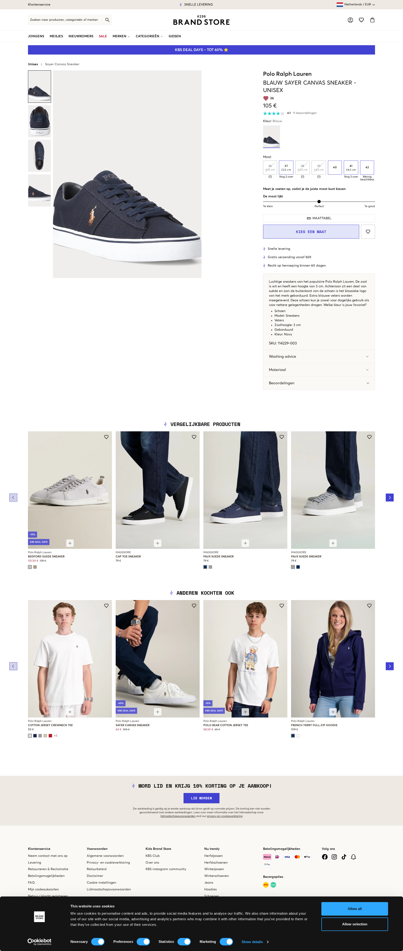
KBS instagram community (166, 869)
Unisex (33, 64)
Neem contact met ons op (48, 856)
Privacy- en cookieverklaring (108, 862)
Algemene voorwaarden (105, 856)
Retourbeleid (97, 869)
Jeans (208, 882)
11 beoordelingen (305, 113)
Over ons (152, 862)
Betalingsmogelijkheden (46, 876)
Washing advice (282, 356)
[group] (319, 171)
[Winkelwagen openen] (372, 20)
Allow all (355, 909)
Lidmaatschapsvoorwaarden (109, 889)
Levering (34, 862)
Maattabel (322, 218)
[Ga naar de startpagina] (201, 20)
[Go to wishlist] (361, 20)
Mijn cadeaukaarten (43, 889)
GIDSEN (175, 36)
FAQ (31, 882)
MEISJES (56, 36)
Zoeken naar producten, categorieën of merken (64, 19)
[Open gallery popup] (127, 174)
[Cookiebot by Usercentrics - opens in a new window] (39, 941)
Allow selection (355, 924)
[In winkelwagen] (70, 543)
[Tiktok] (344, 857)
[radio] (286, 168)
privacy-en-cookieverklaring (225, 816)
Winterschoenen (216, 876)
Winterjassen (214, 869)
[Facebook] (325, 857)
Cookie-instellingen (101, 882)
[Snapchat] (353, 857)
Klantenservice (39, 4)
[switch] (143, 941)
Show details (252, 942)
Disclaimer (95, 876)
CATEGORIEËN (147, 36)
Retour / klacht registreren (48, 896)
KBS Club (153, 856)
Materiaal (277, 370)
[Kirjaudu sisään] (350, 20)
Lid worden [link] (201, 798)
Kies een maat (311, 231)
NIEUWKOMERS (81, 36)
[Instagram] (334, 857)
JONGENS (36, 36)
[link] (201, 20)
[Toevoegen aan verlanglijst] (368, 232)
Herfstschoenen (216, 862)
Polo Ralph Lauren (287, 74)
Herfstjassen (213, 856)
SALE (103, 36)
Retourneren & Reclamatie (48, 869)
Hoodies (210, 889)
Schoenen (211, 896)
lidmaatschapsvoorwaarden (178, 816)
